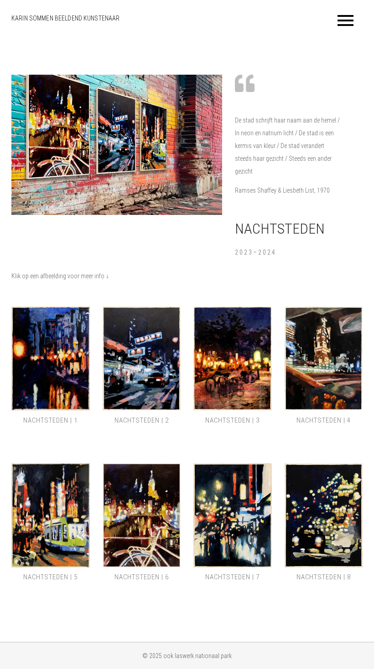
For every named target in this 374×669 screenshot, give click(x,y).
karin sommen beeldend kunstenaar (65, 18)
